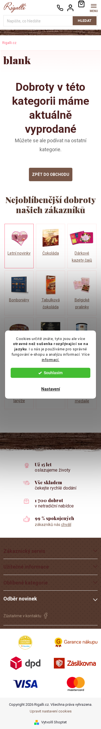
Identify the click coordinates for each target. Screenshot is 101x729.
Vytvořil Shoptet (54, 722)
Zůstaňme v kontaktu (22, 616)
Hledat (84, 20)
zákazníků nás (53, 524)
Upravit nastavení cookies (51, 711)
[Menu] (93, 7)
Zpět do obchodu (50, 174)
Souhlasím (53, 373)
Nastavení (50, 389)
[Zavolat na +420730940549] (60, 7)
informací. (50, 359)
